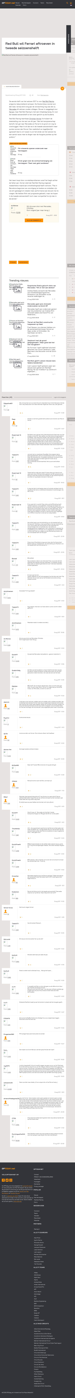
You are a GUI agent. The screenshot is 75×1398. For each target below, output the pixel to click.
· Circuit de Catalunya (40, 1352)
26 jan (71, 155)
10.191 (18, 213)
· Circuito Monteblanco (40, 1367)
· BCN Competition (39, 1306)
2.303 (9, 1056)
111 (8, 1105)
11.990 (17, 961)
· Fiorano (36, 1369)
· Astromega (37, 1294)
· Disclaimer (37, 1184)
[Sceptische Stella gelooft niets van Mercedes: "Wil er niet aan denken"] (17, 286)
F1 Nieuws (13, 262)
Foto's (24, 5)
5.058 (17, 851)
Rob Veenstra (44, 95)
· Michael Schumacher (40, 1254)
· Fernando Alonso (39, 1242)
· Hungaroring (37, 1381)
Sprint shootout (71, 57)
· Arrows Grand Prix (39, 1287)
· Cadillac (36, 1315)
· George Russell (38, 1245)
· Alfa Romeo (37, 1275)
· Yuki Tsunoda (38, 1264)
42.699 (9, 1089)
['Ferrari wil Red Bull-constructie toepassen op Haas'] (17, 322)
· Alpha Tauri (37, 1277)
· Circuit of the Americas (40, 1357)
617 (16, 441)
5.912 (17, 677)
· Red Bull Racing (38, 1200)
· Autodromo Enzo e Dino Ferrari (42, 1333)
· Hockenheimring (38, 1379)
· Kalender (36, 1220)
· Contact (36, 1174)
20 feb (71, 195)
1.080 (17, 993)
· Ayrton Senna (38, 1240)
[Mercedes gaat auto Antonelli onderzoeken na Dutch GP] (17, 304)
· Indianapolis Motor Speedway (42, 1386)
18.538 (17, 1140)
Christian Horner (35, 119)
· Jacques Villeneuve (39, 1247)
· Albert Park (37, 1331)
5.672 (9, 598)
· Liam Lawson (37, 1252)
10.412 (9, 756)
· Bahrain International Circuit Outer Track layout (47, 1343)
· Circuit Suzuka (38, 1360)
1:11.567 (73, 63)
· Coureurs (36, 1211)
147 (8, 410)
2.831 (17, 461)
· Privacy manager (39, 1186)
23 (16, 425)
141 (8, 914)
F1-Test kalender (17, 1201)
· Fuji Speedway (38, 1371)
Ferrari (11, 112)
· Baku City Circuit (39, 1345)
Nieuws (18, 3)
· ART (35, 1289)
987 (8, 708)
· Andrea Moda (38, 1282)
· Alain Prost (37, 1238)
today (8, 3)
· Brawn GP (37, 1313)
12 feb (70, 178)
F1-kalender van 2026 (11, 1196)
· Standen (36, 1215)
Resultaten (49, 3)
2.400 (9, 1072)
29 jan (71, 164)
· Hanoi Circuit (37, 1376)
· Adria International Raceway (42, 1329)
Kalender (18, 5)
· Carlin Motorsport (39, 1320)
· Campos (36, 1318)
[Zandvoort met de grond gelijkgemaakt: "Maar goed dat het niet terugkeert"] (17, 341)
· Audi (35, 1299)
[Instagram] (10, 1180)
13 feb (70, 181)
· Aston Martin (37, 1291)
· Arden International (39, 1284)
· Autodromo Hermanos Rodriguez (43, 1336)
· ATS (35, 1296)
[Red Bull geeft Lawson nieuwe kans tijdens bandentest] (17, 360)
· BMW (35, 1310)
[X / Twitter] (7, 1180)
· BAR (35, 1303)
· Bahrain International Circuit (42, 1340)
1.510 (8, 803)
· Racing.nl (37, 1229)
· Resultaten (37, 1218)
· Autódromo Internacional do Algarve (44, 1338)
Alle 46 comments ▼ (34, 220)
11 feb (70, 175)
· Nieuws (36, 1195)
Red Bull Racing (48, 101)
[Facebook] (3, 1180)
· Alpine (36, 1279)
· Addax (36, 1272)
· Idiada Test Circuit (39, 1383)
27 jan (70, 158)
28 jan (71, 161)
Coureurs (35, 3)
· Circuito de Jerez (39, 1364)
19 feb (70, 192)
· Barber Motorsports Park (41, 1348)
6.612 (17, 772)
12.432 (17, 661)
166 (17, 882)
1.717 (17, 565)
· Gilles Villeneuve (39, 1374)
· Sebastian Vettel (39, 1261)
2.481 (8, 946)
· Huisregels (37, 1181)
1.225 (8, 1025)
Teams (42, 3)
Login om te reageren (60, 397)
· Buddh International (40, 1350)
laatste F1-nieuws (27, 1186)
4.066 (17, 1124)
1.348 (17, 835)
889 (17, 898)
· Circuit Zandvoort (39, 1362)
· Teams (36, 1213)
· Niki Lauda (37, 1259)
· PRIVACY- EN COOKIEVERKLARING (43, 1177)
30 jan (71, 166)
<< (12, 86)
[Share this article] (62, 88)
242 (17, 692)
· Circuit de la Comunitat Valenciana (44, 1355)
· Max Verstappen (38, 1197)
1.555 (8, 1040)
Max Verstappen (26, 3)
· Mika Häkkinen (38, 1257)
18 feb (70, 190)
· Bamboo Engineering (40, 1301)
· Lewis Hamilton (38, 1249)
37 (8, 724)
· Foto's (36, 1202)
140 (8, 740)
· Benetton (37, 1308)
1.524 (17, 787)
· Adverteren (37, 1179)
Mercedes (12, 109)
